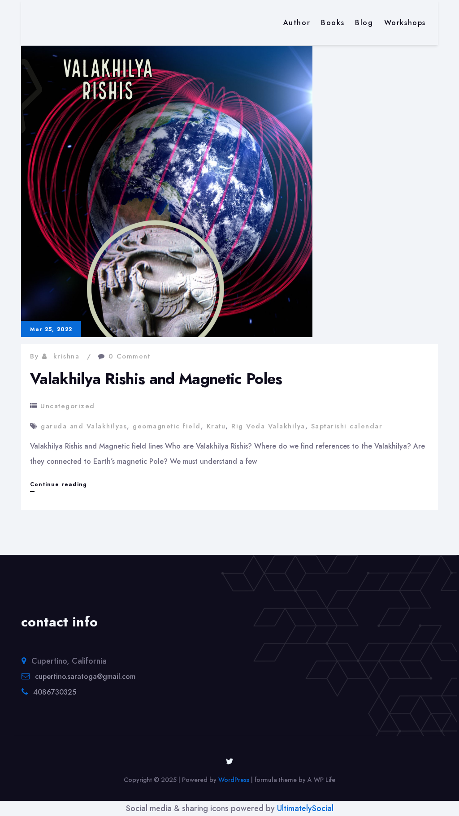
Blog (364, 22)
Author (297, 22)
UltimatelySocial (305, 808)
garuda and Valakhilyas (84, 426)
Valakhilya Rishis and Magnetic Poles (156, 379)
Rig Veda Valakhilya (268, 426)
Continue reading (58, 486)
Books (332, 22)
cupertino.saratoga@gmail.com (85, 676)
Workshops (405, 22)
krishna (66, 356)
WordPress (233, 779)
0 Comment (129, 356)
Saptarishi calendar (347, 426)
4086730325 (54, 692)
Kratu (216, 426)
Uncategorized (67, 406)
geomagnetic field (167, 426)
